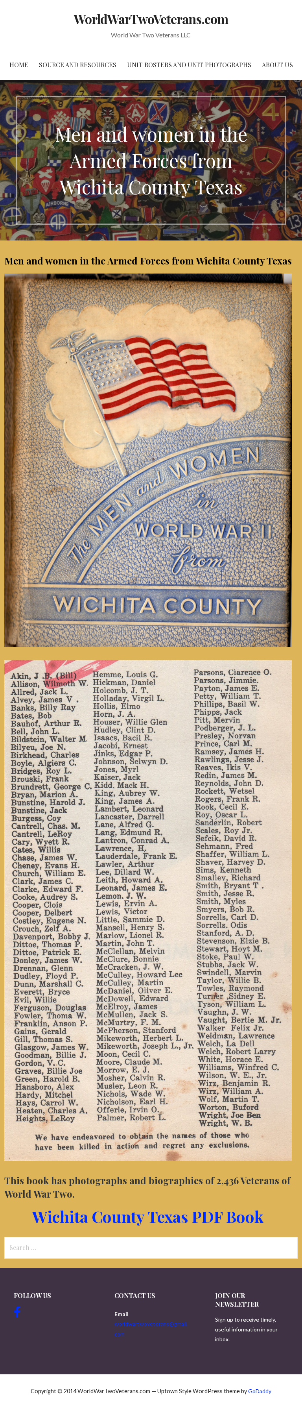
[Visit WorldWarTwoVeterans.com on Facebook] (17, 1314)
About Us (277, 65)
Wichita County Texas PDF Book (147, 1216)
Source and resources (77, 65)
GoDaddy (259, 1391)
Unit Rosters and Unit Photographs (189, 65)
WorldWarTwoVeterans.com (151, 18)
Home (18, 65)
